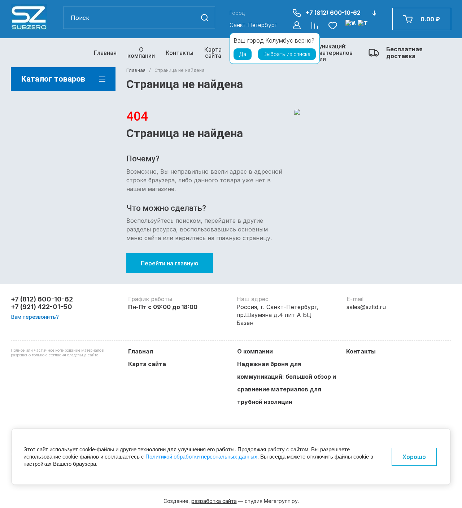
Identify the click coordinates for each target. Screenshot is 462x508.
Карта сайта (213, 53)
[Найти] (205, 18)
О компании (141, 53)
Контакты (179, 52)
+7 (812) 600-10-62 (333, 12)
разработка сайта (214, 501)
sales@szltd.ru (366, 307)
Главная (105, 52)
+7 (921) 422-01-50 (41, 307)
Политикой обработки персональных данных (201, 456)
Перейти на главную (170, 263)
